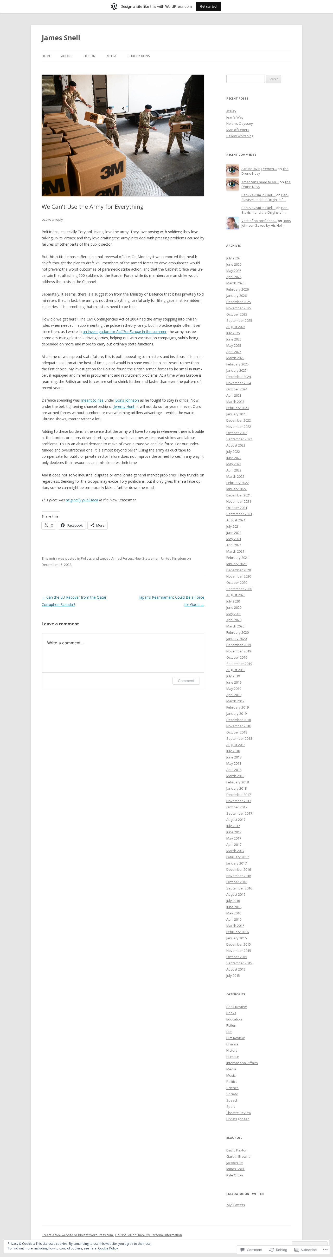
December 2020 (238, 570)
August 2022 (235, 445)
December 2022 (238, 420)
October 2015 (236, 956)
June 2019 (233, 682)
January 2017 (236, 863)
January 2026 (236, 295)
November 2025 (238, 308)
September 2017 (239, 813)
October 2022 (236, 432)
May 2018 (233, 763)
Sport (230, 1106)
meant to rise (92, 400)
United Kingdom (173, 558)
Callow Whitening (239, 136)
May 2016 (233, 913)
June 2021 (233, 532)
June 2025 (233, 339)
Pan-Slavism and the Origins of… (265, 197)
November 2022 (238, 426)
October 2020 (236, 582)
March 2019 (235, 701)
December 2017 (238, 794)
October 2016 (236, 882)
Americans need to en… (260, 182)
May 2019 (233, 688)
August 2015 (235, 969)
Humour (232, 1056)
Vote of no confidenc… (259, 220)
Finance (232, 1044)
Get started (208, 6)
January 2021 (236, 563)
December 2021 (238, 495)
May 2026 (233, 270)
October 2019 (236, 657)
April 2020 (233, 620)
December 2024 (238, 376)
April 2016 (233, 919)
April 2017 (233, 844)
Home (46, 56)
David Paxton (236, 1150)
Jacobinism (234, 1162)
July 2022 (233, 451)
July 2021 (233, 526)
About (66, 56)
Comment (186, 680)
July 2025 (233, 333)
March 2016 (235, 925)
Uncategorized (237, 1119)
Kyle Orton (234, 1175)
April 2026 (233, 276)
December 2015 (238, 944)
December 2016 (238, 869)
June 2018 (233, 757)
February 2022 (237, 482)
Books (231, 1013)
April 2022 (233, 470)
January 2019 (236, 713)
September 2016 (239, 888)
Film (229, 1031)
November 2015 (238, 950)
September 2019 (239, 663)
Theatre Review (238, 1112)
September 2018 (239, 738)
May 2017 (233, 838)
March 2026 (235, 283)
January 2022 (236, 489)
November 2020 (238, 576)
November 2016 (238, 875)
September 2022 (239, 439)
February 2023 (237, 407)
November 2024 (238, 383)
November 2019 (238, 651)
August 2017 (235, 819)
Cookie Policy (108, 1248)
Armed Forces (122, 558)
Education (234, 1019)
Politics (86, 558)
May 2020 (233, 613)
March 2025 (235, 358)
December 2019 (238, 645)
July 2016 (233, 900)
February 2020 (237, 632)
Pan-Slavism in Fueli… (258, 195)
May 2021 (233, 538)
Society (232, 1094)
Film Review (235, 1038)
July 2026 (233, 258)
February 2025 (237, 364)
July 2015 (233, 975)
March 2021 (235, 551)
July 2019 (233, 676)
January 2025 (236, 370)
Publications (139, 56)
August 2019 (235, 669)
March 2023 (235, 401)
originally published (82, 499)
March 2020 (235, 626)
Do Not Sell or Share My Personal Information (148, 1235)
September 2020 (239, 588)
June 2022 (233, 457)
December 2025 (238, 301)
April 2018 (233, 769)
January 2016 (236, 938)
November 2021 (238, 501)
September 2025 (239, 320)
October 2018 (236, 732)
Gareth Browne (238, 1156)
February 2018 (237, 782)
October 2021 (236, 507)
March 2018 (235, 776)
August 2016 (235, 894)
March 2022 (235, 476)
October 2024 (236, 389)
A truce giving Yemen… (259, 168)
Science (232, 1087)
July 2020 (233, 601)
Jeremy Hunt (124, 406)
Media (111, 56)
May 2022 (233, 464)
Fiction (89, 56)
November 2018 (238, 726)
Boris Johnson (127, 400)
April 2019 (233, 694)
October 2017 (236, 807)
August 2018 (235, 744)
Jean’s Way (235, 117)
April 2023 (233, 395)
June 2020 (233, 607)
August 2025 (235, 326)
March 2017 (235, 850)
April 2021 (233, 545)
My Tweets (235, 1204)
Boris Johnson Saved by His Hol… (266, 223)
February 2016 (237, 931)
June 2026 (233, 264)
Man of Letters (237, 129)
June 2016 (233, 907)
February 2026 (237, 289)
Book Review (236, 1006)
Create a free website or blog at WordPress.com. (78, 1235)
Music (230, 1075)
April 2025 (233, 351)
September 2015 (239, 963)
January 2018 (236, 788)
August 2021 (235, 520)
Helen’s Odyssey (239, 123)
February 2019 (237, 707)
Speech (232, 1100)
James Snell (61, 37)
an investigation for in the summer (124, 331)
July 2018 (233, 751)
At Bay (231, 111)
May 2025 (233, 345)
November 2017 (238, 800)
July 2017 (233, 825)
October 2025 (236, 314)
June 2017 (233, 832)
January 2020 (236, 638)
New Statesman (147, 558)
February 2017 (237, 857)
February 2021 (237, 557)
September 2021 (239, 514)
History (232, 1050)
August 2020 (235, 595)
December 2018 (238, 719)
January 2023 (236, 414)
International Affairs (242, 1062)
